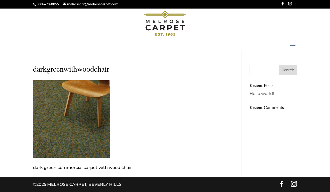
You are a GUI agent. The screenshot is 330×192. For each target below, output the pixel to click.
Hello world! (262, 93)
